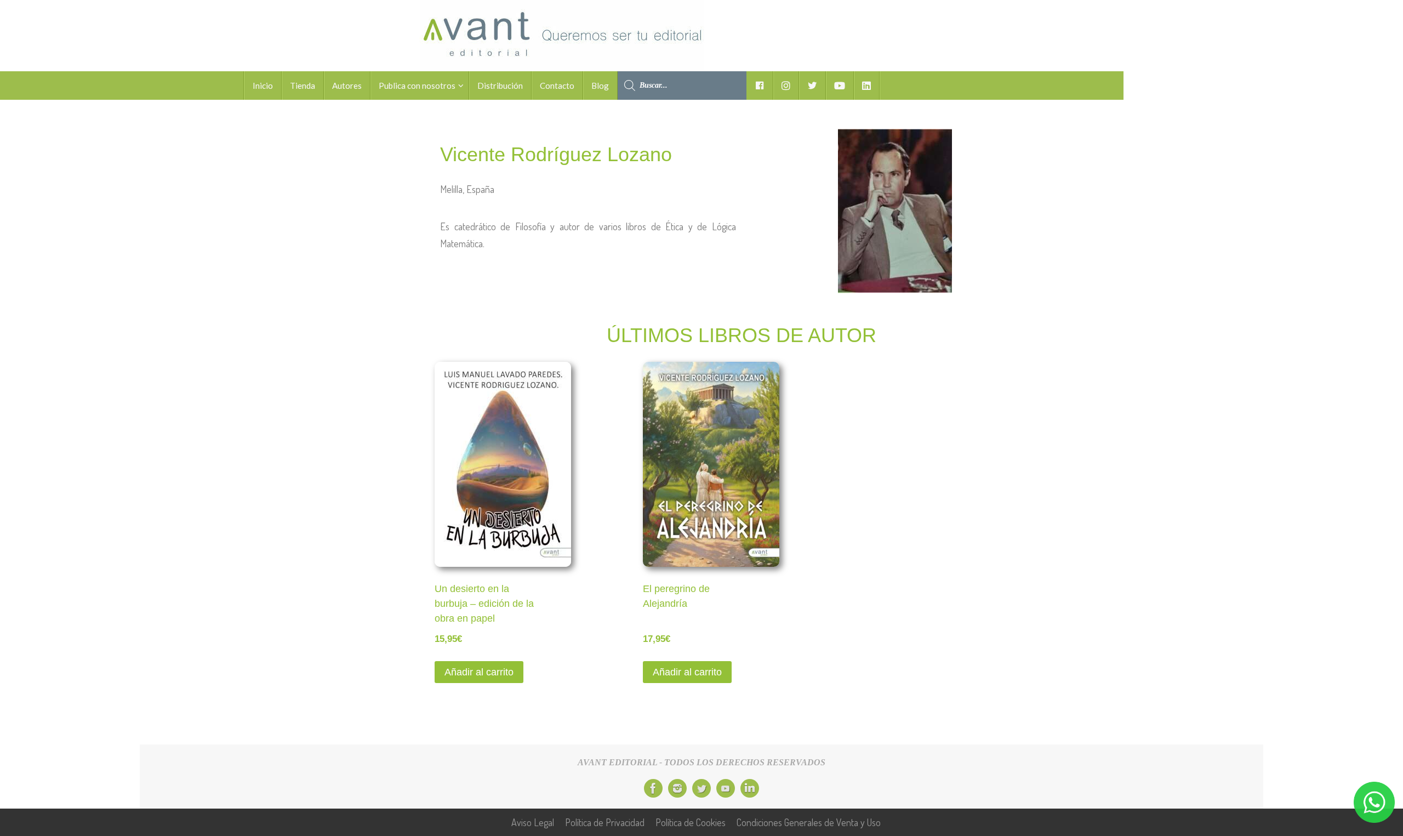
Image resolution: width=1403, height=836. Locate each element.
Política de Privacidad (605, 822)
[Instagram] (677, 788)
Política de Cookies (690, 822)
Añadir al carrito (479, 672)
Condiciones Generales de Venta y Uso (809, 822)
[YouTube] (725, 788)
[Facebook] (653, 788)
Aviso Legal (532, 822)
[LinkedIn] (749, 788)
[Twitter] (701, 788)
